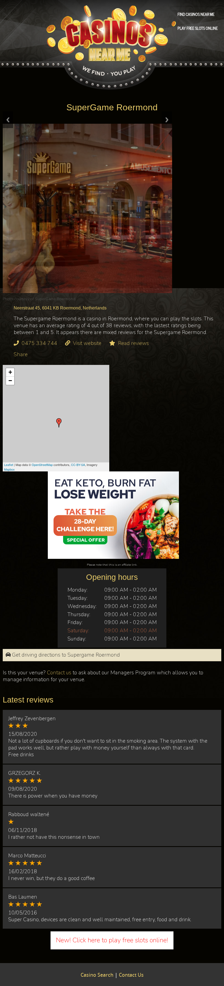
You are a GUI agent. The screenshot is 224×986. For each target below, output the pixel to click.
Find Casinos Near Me (196, 14)
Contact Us (131, 975)
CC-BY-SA (78, 464)
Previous (8, 119)
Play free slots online (198, 28)
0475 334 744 (39, 343)
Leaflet (8, 464)
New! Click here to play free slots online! (112, 940)
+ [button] (10, 372)
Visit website (87, 343)
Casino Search (97, 975)
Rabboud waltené (28, 814)
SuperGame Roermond (55, 299)
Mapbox (9, 469)
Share (21, 354)
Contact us (59, 672)
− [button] (10, 380)
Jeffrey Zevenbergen (32, 718)
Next (167, 119)
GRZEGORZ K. (24, 773)
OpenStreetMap (42, 464)
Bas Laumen (22, 897)
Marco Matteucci (27, 855)
